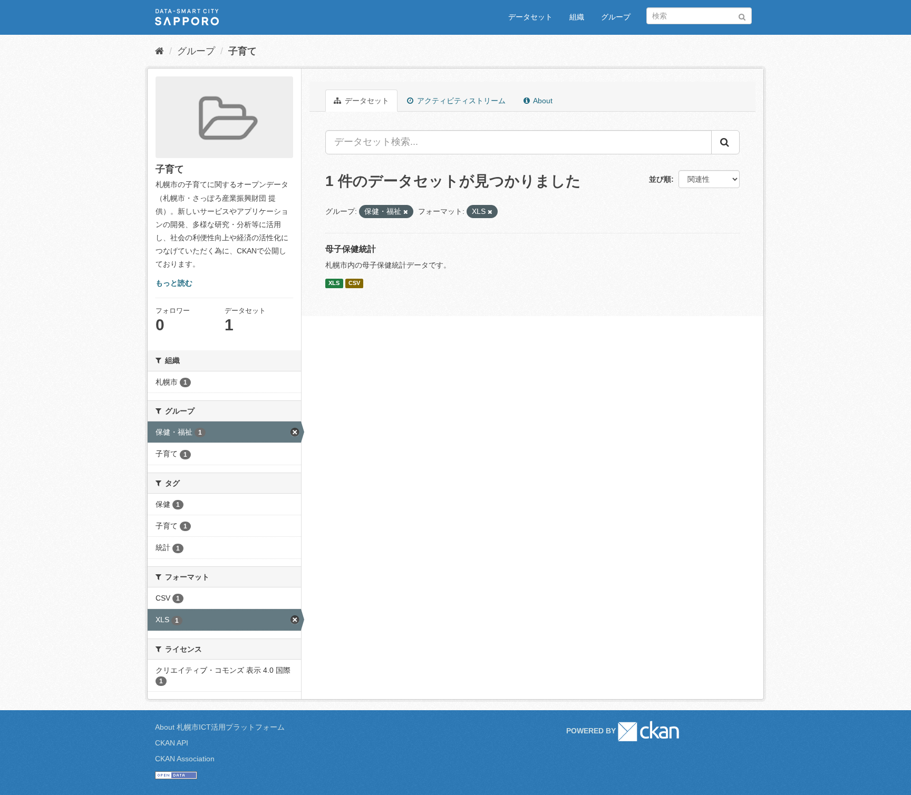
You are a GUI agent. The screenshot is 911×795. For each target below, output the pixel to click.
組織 (576, 17)
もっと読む (174, 283)
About (542, 100)
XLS (334, 283)
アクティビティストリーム (460, 100)
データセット (530, 17)
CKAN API (171, 743)
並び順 (660, 179)
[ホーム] (159, 51)
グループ (616, 17)
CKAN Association (185, 758)
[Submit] (742, 15)
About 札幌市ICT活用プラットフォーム (220, 727)
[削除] (405, 212)
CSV (354, 283)
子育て (242, 51)
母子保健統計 (350, 248)
